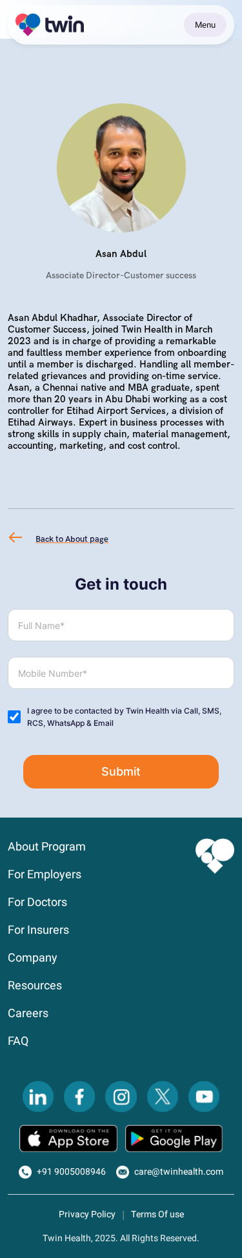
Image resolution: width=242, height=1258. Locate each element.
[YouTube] (203, 1096)
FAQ (18, 1041)
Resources (35, 986)
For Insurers (38, 930)
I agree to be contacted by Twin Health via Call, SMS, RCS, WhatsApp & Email (124, 717)
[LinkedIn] (38, 1096)
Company (32, 958)
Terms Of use (157, 1214)
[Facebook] (79, 1096)
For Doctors (37, 902)
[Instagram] (120, 1096)
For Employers (44, 874)
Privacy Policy (87, 1214)
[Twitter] (162, 1096)
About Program (47, 847)
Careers (28, 1013)
